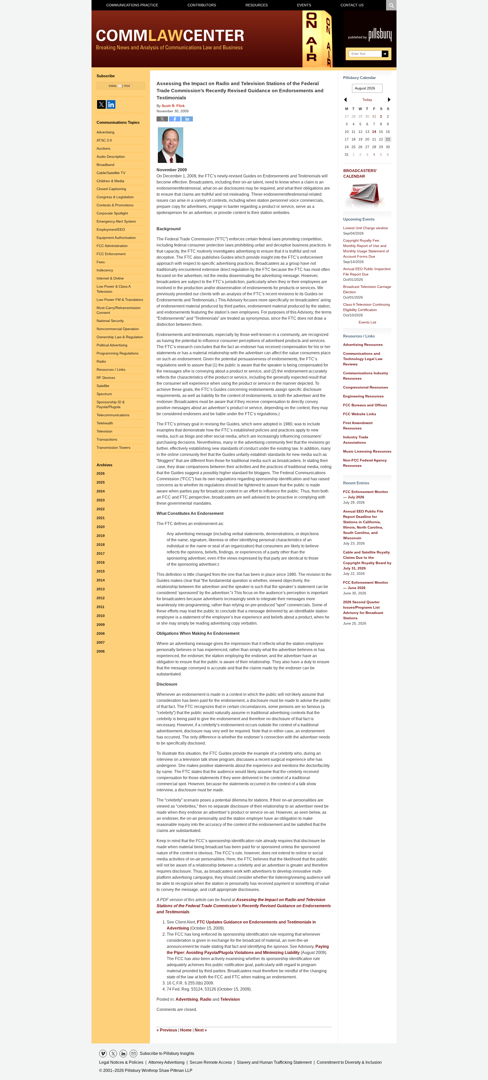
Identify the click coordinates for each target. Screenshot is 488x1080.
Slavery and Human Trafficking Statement (274, 1062)
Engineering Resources (363, 396)
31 (374, 116)
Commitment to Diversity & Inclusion (349, 1062)
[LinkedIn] (111, 104)
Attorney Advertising (166, 1062)
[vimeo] (103, 1053)
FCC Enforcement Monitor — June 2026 (365, 585)
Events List (367, 322)
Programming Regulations (118, 353)
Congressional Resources (365, 387)
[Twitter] (101, 104)
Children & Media (110, 181)
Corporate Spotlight (112, 213)
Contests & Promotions (115, 205)
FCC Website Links (359, 414)
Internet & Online (110, 278)
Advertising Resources (363, 345)
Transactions (107, 439)
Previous (167, 1030)
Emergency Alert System (116, 221)
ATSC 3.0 (104, 140)
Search (385, 54)
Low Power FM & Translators (120, 300)
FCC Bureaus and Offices (365, 405)
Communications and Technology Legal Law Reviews (363, 358)
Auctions (103, 148)
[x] (113, 1053)
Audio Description (111, 157)
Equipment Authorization (116, 238)
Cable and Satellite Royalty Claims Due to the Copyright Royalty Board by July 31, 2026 (367, 560)
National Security (110, 321)
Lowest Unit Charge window (365, 228)
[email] (133, 1053)
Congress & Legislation (115, 197)
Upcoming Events (359, 219)
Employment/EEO (111, 229)
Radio (205, 999)
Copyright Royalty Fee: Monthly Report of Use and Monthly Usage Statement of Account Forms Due (366, 248)
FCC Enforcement (111, 254)
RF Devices (106, 378)
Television (230, 999)
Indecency (105, 270)
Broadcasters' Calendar (360, 173)
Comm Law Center (170, 39)
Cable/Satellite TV (111, 173)
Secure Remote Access (211, 1062)
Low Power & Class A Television (114, 289)
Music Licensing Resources (367, 451)
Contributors (202, 5)
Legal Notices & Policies (121, 1062)
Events (304, 5)
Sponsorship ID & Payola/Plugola (111, 404)
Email (113, 85)
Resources (257, 5)
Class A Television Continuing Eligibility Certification (366, 307)
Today (367, 100)
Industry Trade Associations (355, 439)
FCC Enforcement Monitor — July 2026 (365, 494)
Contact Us (352, 5)
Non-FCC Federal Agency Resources (365, 463)
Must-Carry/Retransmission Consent (119, 310)
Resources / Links (111, 369)
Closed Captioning (111, 189)
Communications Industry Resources (365, 375)
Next (201, 1030)
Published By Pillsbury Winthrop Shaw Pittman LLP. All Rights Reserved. (370, 38)
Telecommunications (113, 415)
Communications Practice (132, 5)
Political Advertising (112, 345)
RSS (127, 85)
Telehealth (105, 423)
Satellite (103, 386)
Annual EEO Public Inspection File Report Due (367, 271)
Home (186, 1030)
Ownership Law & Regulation (120, 337)
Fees (101, 262)
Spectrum (104, 394)
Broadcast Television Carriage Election (367, 289)
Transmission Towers (113, 447)
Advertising (187, 999)
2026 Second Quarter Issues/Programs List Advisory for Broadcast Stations (363, 610)
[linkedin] (123, 1053)
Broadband (105, 165)
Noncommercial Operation (118, 329)
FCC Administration (112, 246)
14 (374, 132)
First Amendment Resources (358, 425)
